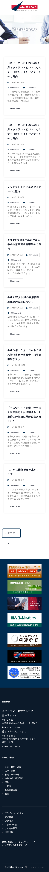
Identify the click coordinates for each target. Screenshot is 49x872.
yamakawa (14, 88)
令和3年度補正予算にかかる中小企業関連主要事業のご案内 (24, 244)
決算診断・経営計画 (14, 778)
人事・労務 (10, 771)
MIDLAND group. (15, 867)
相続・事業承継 (12, 774)
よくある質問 (11, 828)
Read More (15, 109)
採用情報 (9, 832)
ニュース (6, 543)
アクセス (9, 821)
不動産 (8, 786)
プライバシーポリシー (15, 813)
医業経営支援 (11, 790)
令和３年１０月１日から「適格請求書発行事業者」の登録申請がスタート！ (24, 355)
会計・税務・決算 (13, 767)
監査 (7, 793)
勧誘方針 (9, 817)
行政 (7, 782)
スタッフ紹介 (11, 824)
